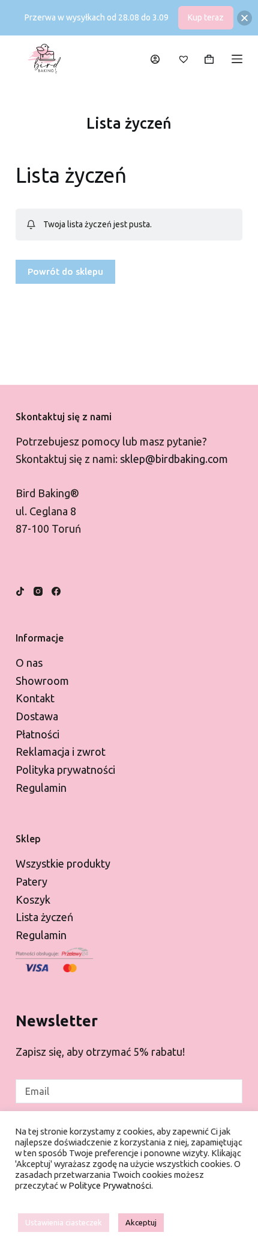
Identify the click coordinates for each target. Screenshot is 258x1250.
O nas (29, 663)
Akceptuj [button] (141, 1222)
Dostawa (37, 716)
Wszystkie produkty (63, 863)
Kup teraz (206, 17)
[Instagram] (38, 591)
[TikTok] (20, 591)
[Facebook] (56, 591)
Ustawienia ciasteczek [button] (63, 1222)
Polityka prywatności (65, 770)
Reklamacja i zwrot (61, 752)
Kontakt (35, 698)
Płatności (37, 734)
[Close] (244, 17)
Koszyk (33, 899)
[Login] (155, 59)
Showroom (42, 681)
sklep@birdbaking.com (174, 459)
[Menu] (237, 59)
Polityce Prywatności (109, 1185)
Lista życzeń (44, 917)
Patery (31, 881)
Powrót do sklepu (65, 271)
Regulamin (41, 788)
